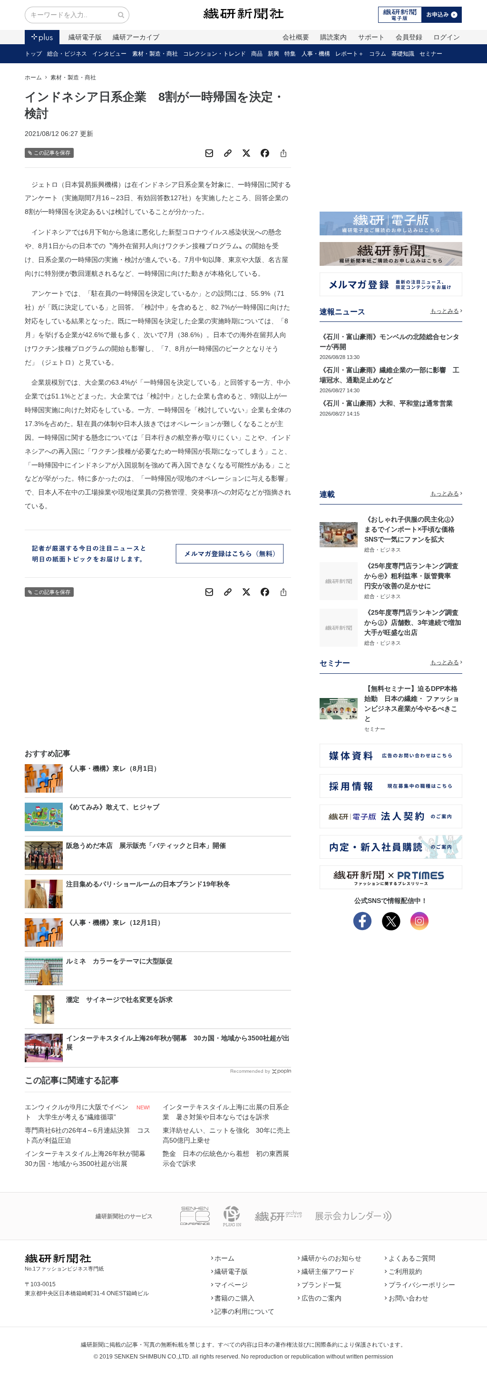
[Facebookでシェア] (265, 153)
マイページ (231, 1285)
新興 (273, 53)
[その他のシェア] (283, 153)
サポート (371, 37)
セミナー (430, 53)
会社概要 (295, 37)
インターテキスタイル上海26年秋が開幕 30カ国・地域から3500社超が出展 (88, 1158)
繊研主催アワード (328, 1271)
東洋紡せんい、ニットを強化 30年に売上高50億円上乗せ (226, 1135)
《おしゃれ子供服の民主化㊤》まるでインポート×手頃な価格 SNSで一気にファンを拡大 (412, 529)
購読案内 (333, 37)
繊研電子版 (85, 37)
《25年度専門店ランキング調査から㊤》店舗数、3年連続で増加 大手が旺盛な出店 (416, 622)
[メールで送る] (209, 153)
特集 (290, 53)
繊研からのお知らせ (331, 1258)
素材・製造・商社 (155, 53)
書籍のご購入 (234, 1298)
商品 (257, 53)
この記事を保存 (52, 152)
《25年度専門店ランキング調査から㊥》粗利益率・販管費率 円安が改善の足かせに (411, 576)
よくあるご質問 (412, 1258)
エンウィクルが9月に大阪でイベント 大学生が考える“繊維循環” (76, 1112)
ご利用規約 (405, 1271)
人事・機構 (316, 53)
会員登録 (409, 37)
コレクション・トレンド (214, 53)
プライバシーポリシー (422, 1285)
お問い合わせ (409, 1298)
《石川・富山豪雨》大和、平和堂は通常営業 (386, 403)
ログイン (446, 37)
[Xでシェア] (246, 153)
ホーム (33, 77)
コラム (377, 53)
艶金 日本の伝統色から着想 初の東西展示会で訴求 (226, 1158)
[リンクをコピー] (227, 153)
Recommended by (250, 1071)
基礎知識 (402, 53)
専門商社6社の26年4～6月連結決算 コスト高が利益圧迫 (87, 1135)
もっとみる (444, 311)
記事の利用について (244, 1311)
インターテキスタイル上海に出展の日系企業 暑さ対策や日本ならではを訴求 (226, 1112)
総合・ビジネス (67, 53)
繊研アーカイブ (136, 37)
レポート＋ (349, 53)
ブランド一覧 (321, 1285)
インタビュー (109, 53)
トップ (33, 53)
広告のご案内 (321, 1298)
